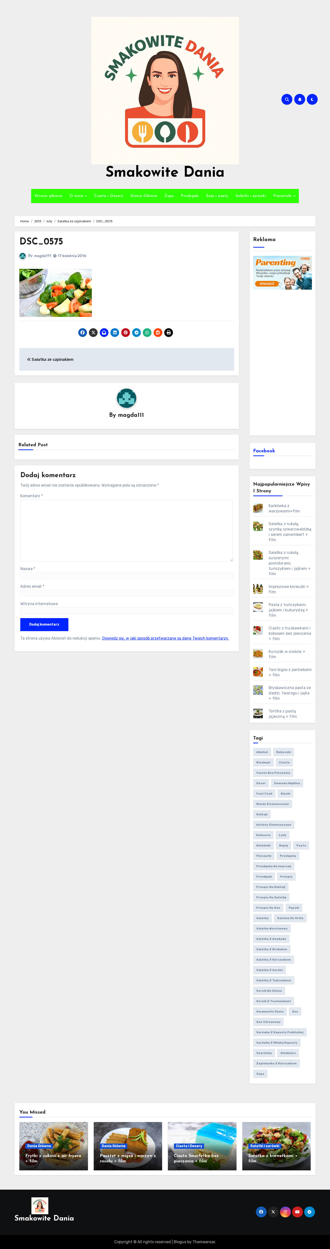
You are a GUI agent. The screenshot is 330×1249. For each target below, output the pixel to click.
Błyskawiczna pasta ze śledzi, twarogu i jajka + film (290, 693)
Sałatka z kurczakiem (273, 959)
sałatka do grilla (290, 918)
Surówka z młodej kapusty (276, 1042)
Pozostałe (283, 196)
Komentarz (31, 496)
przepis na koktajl (270, 887)
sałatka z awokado (271, 939)
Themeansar (204, 1242)
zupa (260, 1073)
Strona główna (49, 196)
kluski (285, 793)
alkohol (262, 752)
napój (283, 845)
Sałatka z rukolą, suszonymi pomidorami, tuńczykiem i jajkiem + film (290, 563)
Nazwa (27, 568)
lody (282, 835)
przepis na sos (268, 907)
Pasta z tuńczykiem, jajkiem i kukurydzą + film (288, 610)
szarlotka (264, 1053)
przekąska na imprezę (273, 866)
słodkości (288, 1053)
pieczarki (263, 856)
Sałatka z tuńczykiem (273, 980)
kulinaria (263, 835)
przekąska (288, 856)
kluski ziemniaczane (272, 804)
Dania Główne (143, 196)
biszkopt (263, 762)
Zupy (169, 196)
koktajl (261, 814)
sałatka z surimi (269, 970)
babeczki (283, 752)
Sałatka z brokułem (271, 949)
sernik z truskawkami (273, 1001)
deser (261, 783)
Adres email (32, 586)
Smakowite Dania (165, 173)
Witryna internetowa (39, 603)
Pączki (294, 907)
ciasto (284, 762)
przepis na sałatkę (271, 897)
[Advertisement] (283, 362)
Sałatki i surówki (251, 196)
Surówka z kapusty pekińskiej (279, 1032)
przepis (286, 876)
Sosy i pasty (217, 196)
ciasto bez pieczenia (273, 773)
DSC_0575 (41, 242)
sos (295, 1011)
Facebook (264, 451)
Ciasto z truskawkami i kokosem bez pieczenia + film (290, 633)
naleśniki (263, 845)
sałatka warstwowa (271, 928)
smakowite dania (270, 1011)
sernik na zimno (269, 990)
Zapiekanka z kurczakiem (276, 1063)
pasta (301, 845)
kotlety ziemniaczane (273, 824)
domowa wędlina (287, 783)
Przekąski (190, 196)
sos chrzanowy (268, 1022)
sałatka (262, 918)
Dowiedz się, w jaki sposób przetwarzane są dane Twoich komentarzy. (165, 638)
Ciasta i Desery (108, 196)
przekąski (264, 876)
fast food (264, 793)
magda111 (42, 256)
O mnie (77, 196)
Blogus (180, 1242)
